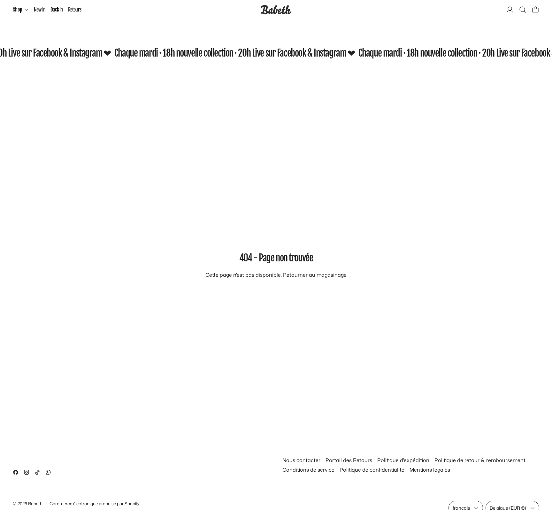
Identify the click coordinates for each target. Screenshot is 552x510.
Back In (56, 9)
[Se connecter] (510, 9)
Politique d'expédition (403, 460)
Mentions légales (430, 469)
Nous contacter (301, 460)
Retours (74, 9)
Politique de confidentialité (372, 469)
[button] (522, 9)
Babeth (35, 503)
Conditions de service (308, 469)
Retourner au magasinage (315, 274)
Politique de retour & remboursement (479, 460)
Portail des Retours (349, 460)
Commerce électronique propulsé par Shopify (94, 503)
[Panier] (535, 9)
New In (39, 9)
